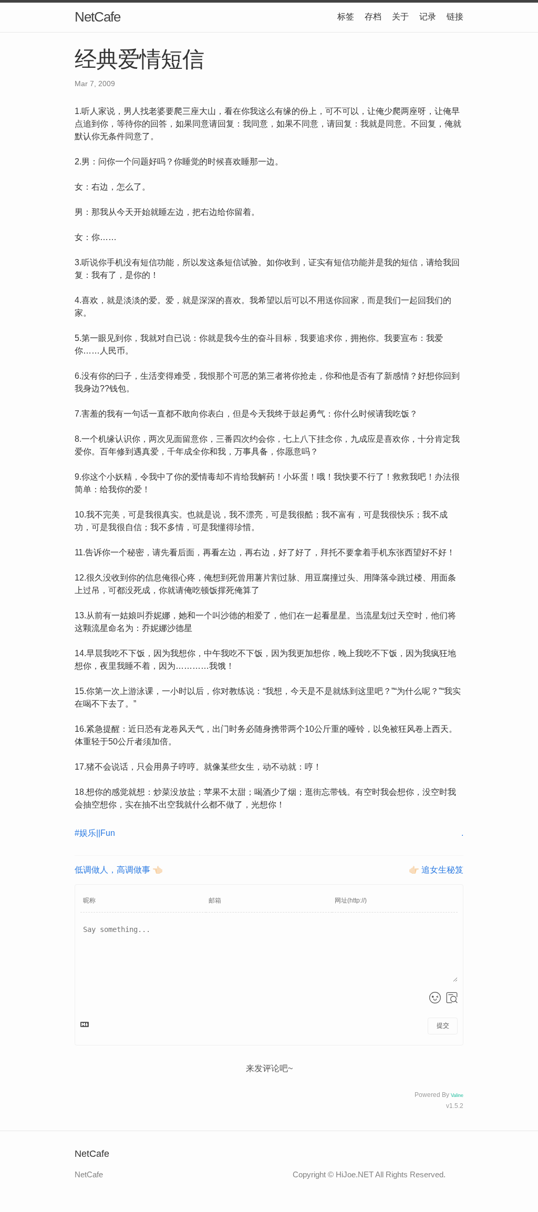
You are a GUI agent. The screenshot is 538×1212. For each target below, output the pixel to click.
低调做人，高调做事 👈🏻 (119, 869)
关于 (400, 16)
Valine (457, 1095)
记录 (427, 16)
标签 (345, 16)
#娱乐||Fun (95, 832)
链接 (455, 16)
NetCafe (97, 17)
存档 (373, 16)
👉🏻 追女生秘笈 (436, 869)
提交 (443, 1025)
